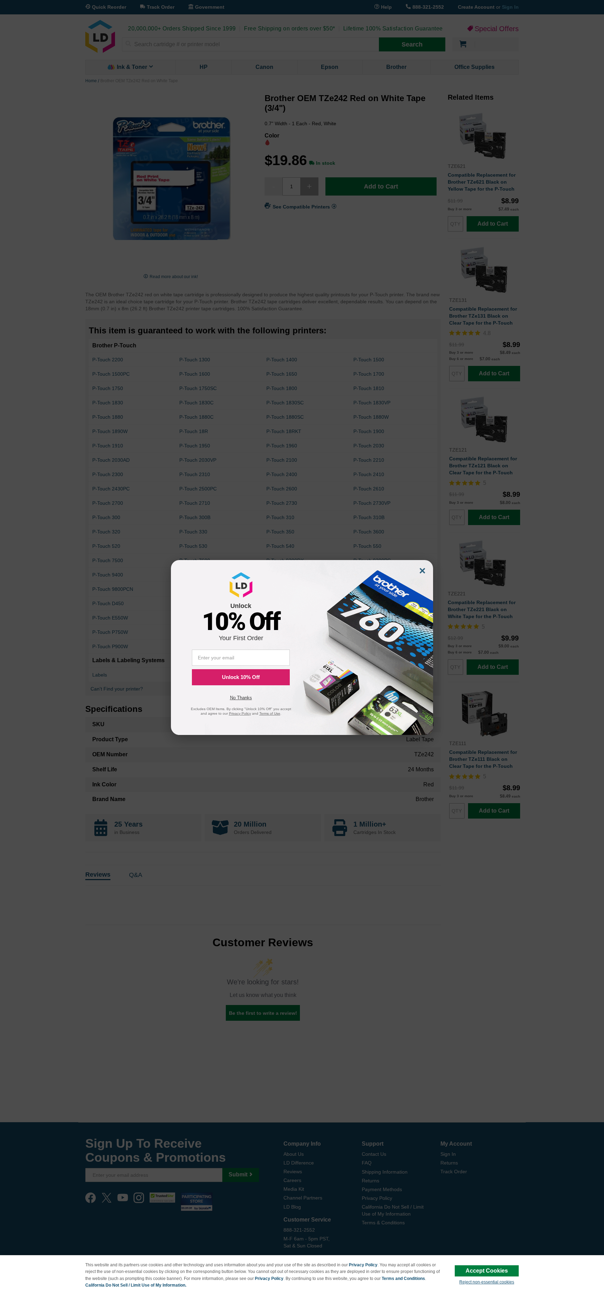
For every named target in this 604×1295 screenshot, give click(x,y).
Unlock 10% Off (241, 677)
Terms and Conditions (403, 1278)
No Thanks (241, 697)
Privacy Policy (363, 1264)
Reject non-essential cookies (486, 1282)
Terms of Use (269, 713)
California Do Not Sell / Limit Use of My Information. (135, 1285)
